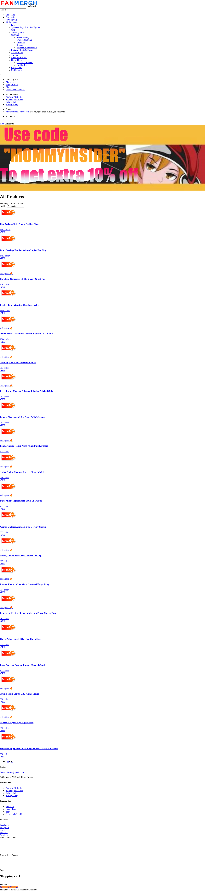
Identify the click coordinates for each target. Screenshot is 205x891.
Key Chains (16, 67)
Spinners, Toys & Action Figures (25, 27)
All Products (11, 22)
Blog (8, 87)
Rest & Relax (23, 65)
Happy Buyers (12, 84)
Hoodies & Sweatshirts (27, 47)
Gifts (13, 30)
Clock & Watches (19, 57)
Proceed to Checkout (9, 887)
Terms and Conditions (15, 89)
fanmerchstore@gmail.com (17, 112)
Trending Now (17, 32)
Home (2, 124)
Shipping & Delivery (15, 99)
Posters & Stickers (25, 62)
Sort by (3, 206)
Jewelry (14, 55)
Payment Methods (13, 97)
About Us (10, 82)
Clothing (15, 35)
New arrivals (11, 20)
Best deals (10, 17)
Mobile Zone (17, 70)
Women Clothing (24, 40)
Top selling (10, 15)
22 (12, 761)
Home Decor (17, 60)
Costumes (21, 42)
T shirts (20, 45)
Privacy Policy (12, 104)
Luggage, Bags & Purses (22, 50)
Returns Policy (12, 102)
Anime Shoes (17, 52)
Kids (13, 25)
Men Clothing (23, 37)
